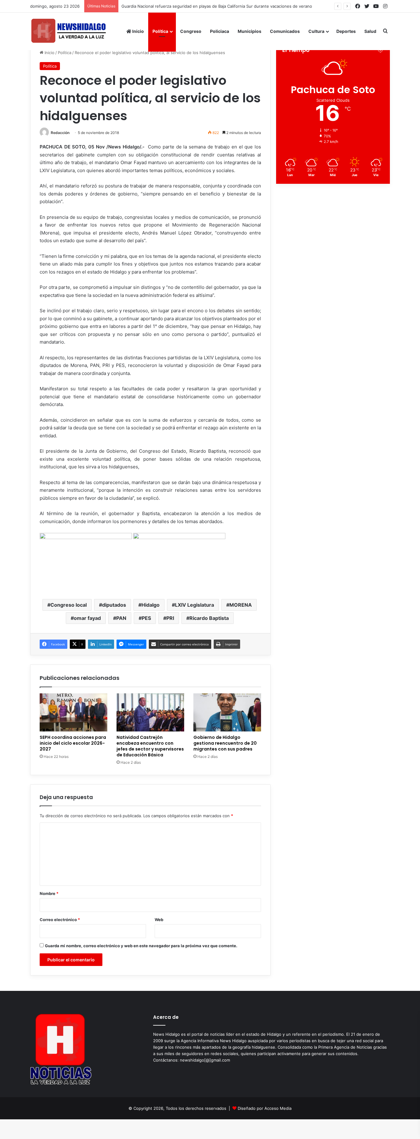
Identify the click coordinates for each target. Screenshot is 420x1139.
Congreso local (68, 605)
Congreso (190, 31)
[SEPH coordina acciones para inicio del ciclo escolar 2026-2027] (73, 712)
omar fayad (87, 618)
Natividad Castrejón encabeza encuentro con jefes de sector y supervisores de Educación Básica (150, 746)
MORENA (240, 605)
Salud (370, 31)
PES (146, 618)
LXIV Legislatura (194, 605)
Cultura (316, 31)
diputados (114, 605)
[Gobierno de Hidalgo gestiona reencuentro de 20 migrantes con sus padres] (227, 712)
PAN (121, 618)
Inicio (137, 31)
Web (159, 919)
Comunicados (285, 31)
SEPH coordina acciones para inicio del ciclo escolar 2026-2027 (73, 743)
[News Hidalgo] (68, 31)
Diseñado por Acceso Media (264, 1108)
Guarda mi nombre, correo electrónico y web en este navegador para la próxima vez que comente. (141, 945)
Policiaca (219, 31)
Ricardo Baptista (209, 618)
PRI (170, 618)
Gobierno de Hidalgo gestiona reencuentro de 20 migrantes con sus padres (225, 743)
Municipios (249, 31)
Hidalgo (150, 605)
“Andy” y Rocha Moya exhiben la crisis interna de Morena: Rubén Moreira (193, 6)
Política (160, 31)
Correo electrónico (60, 919)
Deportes (346, 31)
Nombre (49, 893)
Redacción (60, 132)
